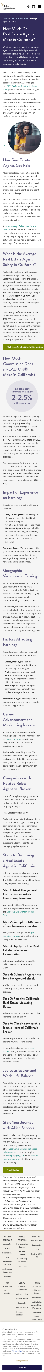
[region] (22, 1347)
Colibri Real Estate (36, 1291)
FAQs (36, 1249)
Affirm (7, 1248)
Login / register (7, 1291)
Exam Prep (22, 1266)
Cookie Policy (22, 1298)
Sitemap (7, 1276)
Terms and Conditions (22, 1288)
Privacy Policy (22, 1294)
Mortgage (37, 1312)
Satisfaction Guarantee (7, 1270)
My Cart (33, 6)
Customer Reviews (7, 1263)
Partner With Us (36, 1255)
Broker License (22, 1253)
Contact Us (36, 1245)
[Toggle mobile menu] (40, 6)
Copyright (22, 1303)
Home (6, 18)
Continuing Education (22, 1260)
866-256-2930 (36, 1240)
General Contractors (37, 1318)
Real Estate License (19, 18)
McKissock (36, 1297)
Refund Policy (22, 1307)
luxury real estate (14, 739)
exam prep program (15, 1155)
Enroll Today (13, 1170)
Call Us (28, 6)
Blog (7, 1257)
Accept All (22, 1367)
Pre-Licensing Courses (22, 1245)
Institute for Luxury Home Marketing (36, 1305)
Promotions (7, 1253)
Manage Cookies (22, 1313)
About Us (7, 1244)
